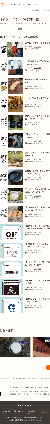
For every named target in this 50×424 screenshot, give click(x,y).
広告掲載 (24, 391)
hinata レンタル (18, 412)
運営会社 (46, 394)
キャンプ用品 (37, 46)
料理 (40, 387)
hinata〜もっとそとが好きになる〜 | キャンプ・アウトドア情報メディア (25, 405)
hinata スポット (32, 412)
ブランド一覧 (44, 391)
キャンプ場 (33, 387)
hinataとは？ (14, 391)
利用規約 (13, 394)
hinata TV (44, 412)
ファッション (37, 159)
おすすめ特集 (34, 10)
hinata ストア (6, 412)
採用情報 (38, 394)
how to (46, 387)
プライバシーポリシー (25, 394)
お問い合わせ (33, 391)
